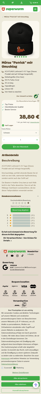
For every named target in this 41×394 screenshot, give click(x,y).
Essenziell (8, 368)
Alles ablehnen (20, 384)
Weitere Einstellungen (20, 372)
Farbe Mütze (6, 129)
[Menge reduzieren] (4, 139)
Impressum (5, 358)
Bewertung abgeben (20, 210)
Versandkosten (34, 122)
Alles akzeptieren (20, 378)
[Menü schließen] (35, 9)
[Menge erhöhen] (37, 139)
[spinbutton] (20, 139)
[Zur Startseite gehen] (13, 9)
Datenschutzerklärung (9, 364)
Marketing (20, 368)
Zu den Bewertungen (17, 269)
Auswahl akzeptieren (20, 390)
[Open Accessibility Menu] (36, 385)
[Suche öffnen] (4, 2)
